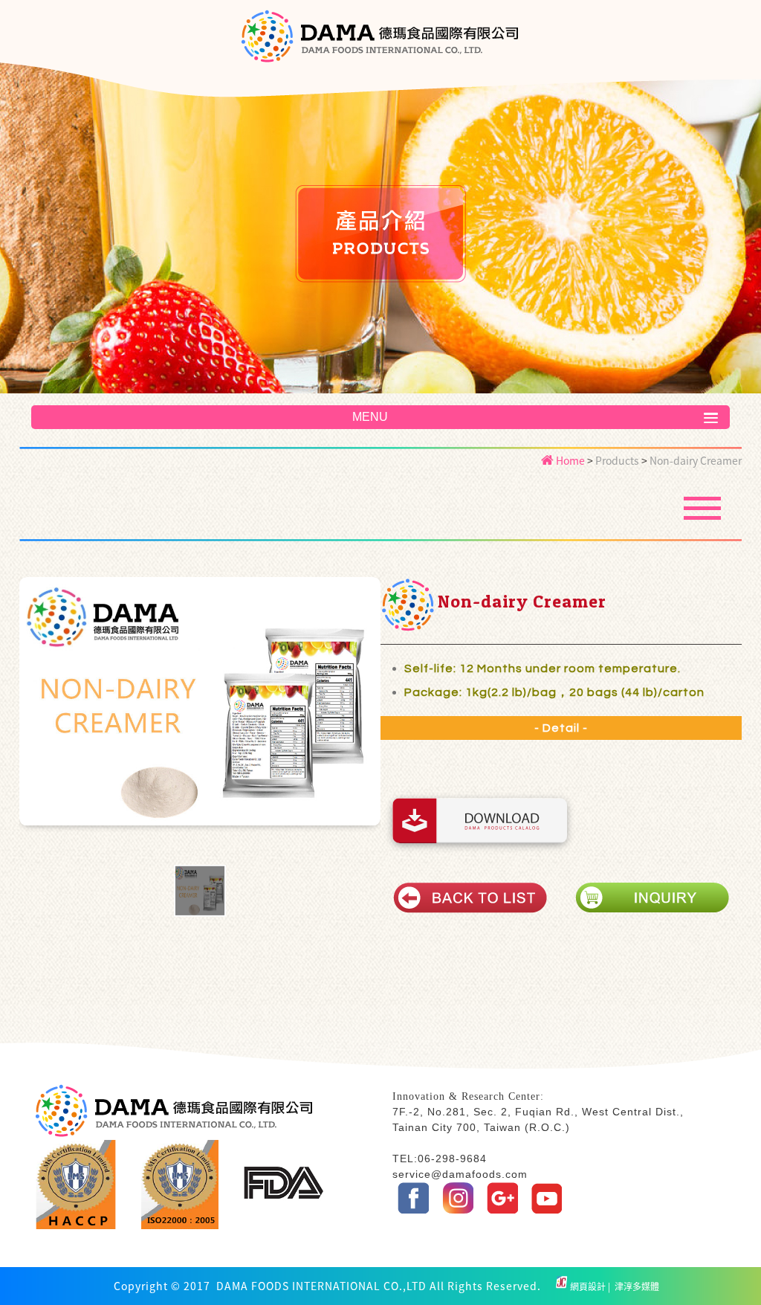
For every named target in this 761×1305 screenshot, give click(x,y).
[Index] (380, 57)
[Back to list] (470, 897)
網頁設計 (589, 1286)
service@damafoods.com (460, 1174)
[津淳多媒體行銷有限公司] (561, 1286)
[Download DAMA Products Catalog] (479, 820)
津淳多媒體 (635, 1286)
